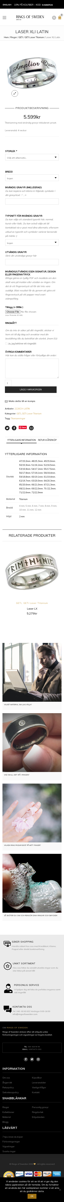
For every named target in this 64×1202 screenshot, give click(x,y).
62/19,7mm (25, 480)
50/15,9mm (25, 465)
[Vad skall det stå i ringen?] (32, 742)
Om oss (6, 1077)
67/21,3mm (49, 484)
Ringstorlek (37, 1112)
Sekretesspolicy (10, 1092)
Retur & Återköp (47, 440)
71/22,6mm (25, 492)
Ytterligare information (21, 440)
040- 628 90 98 (34, 1047)
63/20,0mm (37, 480)
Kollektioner (8, 1112)
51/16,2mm (37, 465)
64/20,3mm (49, 480)
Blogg (5, 1122)
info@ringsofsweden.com (25, 1014)
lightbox (14, 93)
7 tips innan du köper (12, 1137)
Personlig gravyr (40, 1107)
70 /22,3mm (50, 488)
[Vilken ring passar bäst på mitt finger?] (32, 813)
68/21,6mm (25, 488)
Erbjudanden (38, 1117)
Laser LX (32, 608)
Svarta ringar (9, 1151)
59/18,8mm (25, 476)
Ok (32, 1196)
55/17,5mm (49, 469)
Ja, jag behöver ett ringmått (22, 343)
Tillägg (14, 307)
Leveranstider (39, 1082)
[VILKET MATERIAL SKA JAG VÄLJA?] (32, 672)
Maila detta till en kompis (22, 401)
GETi (21, 37)
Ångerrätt (7, 1082)
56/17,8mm (25, 473)
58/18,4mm (49, 473)
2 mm (22, 516)
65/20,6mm (25, 484)
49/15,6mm (49, 461)
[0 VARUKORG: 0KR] (60, 18)
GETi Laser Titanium (34, 37)
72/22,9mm (37, 492)
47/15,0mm (25, 461)
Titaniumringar (18, 418)
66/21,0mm (37, 484)
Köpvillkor (37, 1077)
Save (24, 427)
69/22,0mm (37, 488)
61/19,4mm (49, 476)
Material (6, 1117)
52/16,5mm (49, 465)
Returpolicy (8, 1087)
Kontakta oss (35, 1049)
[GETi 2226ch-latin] (32, 72)
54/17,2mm (37, 469)
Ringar (13, 37)
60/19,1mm (37, 476)
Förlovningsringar (11, 1141)
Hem (6, 37)
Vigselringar (8, 1146)
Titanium (23, 499)
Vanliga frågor (39, 1087)
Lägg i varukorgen (31, 389)
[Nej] (60, 1189)
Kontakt (36, 1092)
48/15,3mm (37, 461)
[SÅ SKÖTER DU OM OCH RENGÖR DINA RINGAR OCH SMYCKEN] (32, 883)
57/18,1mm (37, 473)
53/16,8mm (25, 469)
